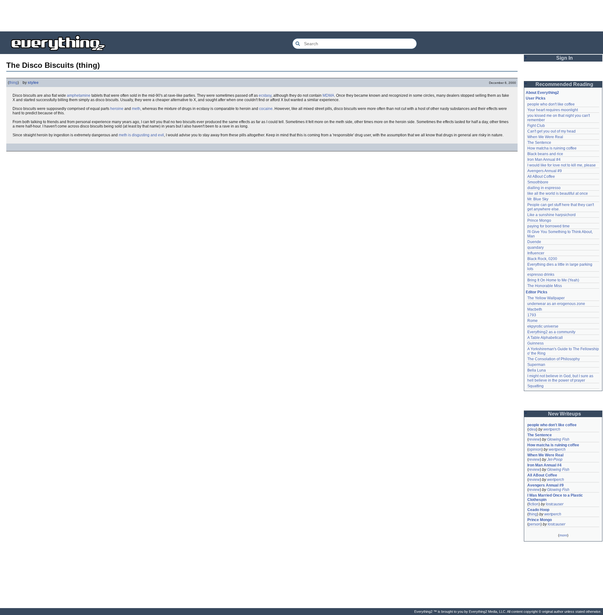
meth (136, 108)
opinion (535, 449)
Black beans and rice (545, 154)
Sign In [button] (564, 58)
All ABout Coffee (541, 176)
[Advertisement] (301, 16)
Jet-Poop (554, 459)
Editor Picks (536, 292)
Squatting (535, 386)
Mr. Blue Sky (537, 199)
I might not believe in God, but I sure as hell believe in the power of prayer (560, 378)
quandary (535, 247)
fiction (534, 504)
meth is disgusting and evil (141, 135)
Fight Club (536, 125)
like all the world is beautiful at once (557, 193)
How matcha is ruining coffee (552, 148)
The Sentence (539, 142)
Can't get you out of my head (551, 131)
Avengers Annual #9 (544, 171)
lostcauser (554, 504)
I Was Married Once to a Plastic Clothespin (555, 497)
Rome (532, 320)
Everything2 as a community (551, 332)
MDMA (328, 95)
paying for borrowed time (548, 226)
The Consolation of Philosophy (553, 359)
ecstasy (265, 95)
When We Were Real (545, 137)
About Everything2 (542, 92)
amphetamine (78, 95)
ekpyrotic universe (542, 326)
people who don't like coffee (551, 104)
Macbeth (534, 309)
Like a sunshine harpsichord (551, 215)
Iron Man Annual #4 (544, 159)
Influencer (535, 253)
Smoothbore (537, 182)
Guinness (535, 343)
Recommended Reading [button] (564, 84)
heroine (116, 108)
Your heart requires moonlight (552, 110)
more (563, 535)
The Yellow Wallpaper (546, 298)
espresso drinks (540, 274)
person (535, 524)
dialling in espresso (544, 188)
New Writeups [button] (564, 413)
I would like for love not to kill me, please (561, 165)
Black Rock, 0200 (542, 259)
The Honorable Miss (544, 286)
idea (532, 429)
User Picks (536, 98)
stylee (33, 82)
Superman (536, 364)
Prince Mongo (539, 220)
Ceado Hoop (538, 510)
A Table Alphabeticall (545, 337)
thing (13, 82)
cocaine (266, 108)
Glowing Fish (558, 439)
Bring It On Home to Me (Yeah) (553, 280)
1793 (531, 315)
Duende (534, 242)
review (534, 439)
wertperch (551, 429)
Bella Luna (536, 370)
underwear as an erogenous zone (556, 304)
